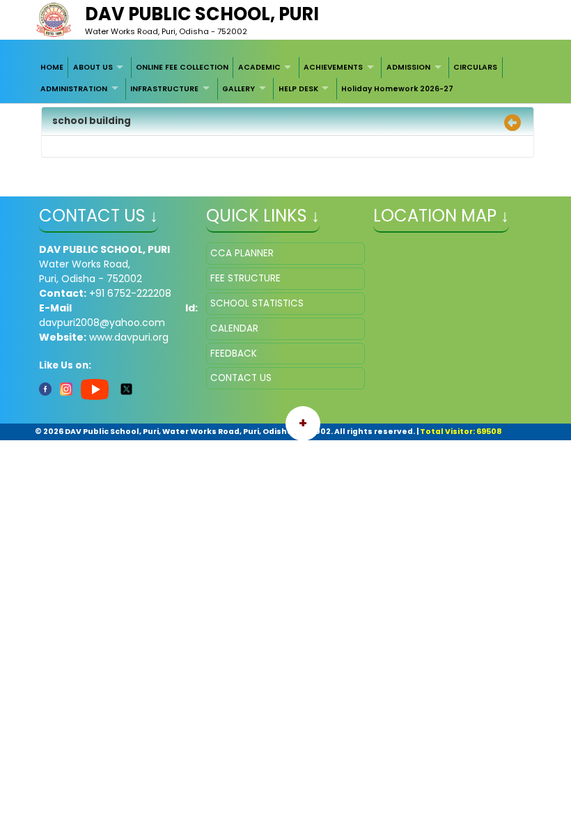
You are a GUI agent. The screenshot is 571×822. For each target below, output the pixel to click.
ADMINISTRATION (73, 89)
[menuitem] (52, 67)
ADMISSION (408, 67)
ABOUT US (93, 67)
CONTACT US (241, 378)
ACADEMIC (259, 67)
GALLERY (238, 89)
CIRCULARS (475, 67)
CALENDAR (234, 328)
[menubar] (285, 78)
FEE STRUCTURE (245, 278)
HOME (51, 67)
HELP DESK (298, 89)
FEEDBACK (233, 353)
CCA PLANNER (242, 253)
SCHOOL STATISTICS (257, 303)
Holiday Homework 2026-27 (397, 89)
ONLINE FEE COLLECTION (182, 67)
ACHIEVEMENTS (333, 67)
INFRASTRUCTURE (164, 89)
